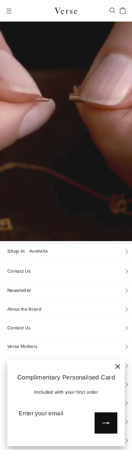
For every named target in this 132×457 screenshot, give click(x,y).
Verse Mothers (22, 346)
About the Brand (24, 309)
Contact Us (18, 271)
